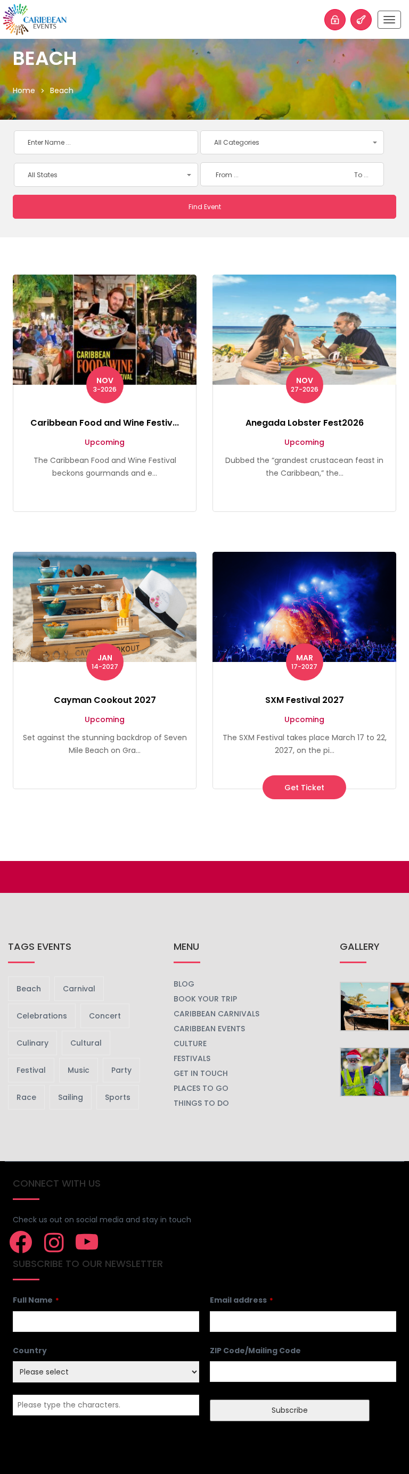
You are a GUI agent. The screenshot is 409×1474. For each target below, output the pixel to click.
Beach (29, 988)
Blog (184, 984)
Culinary (32, 1043)
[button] (292, 142)
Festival (31, 1070)
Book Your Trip (205, 998)
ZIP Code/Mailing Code (255, 1350)
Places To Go (201, 1088)
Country (30, 1350)
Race (26, 1097)
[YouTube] (87, 1242)
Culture (190, 1043)
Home (24, 90)
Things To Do (201, 1103)
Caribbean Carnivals (216, 1013)
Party (121, 1070)
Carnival (79, 988)
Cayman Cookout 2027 (105, 700)
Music (78, 1070)
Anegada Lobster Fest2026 (305, 423)
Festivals (192, 1058)
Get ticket (304, 787)
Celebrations (42, 1016)
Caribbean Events (209, 1028)
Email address (241, 1300)
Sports (117, 1097)
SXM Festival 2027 (304, 700)
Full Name (36, 1300)
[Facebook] (20, 1242)
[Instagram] (53, 1242)
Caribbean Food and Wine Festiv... (104, 423)
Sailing (70, 1097)
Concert (105, 1016)
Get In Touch (201, 1073)
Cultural (86, 1043)
